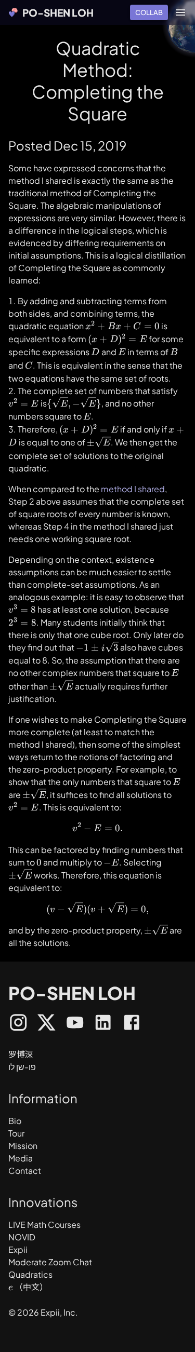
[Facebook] (131, 1023)
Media (20, 1158)
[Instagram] (18, 1023)
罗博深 (20, 1054)
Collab (149, 12)
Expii (18, 1249)
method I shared (133, 488)
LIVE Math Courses (44, 1224)
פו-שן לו (22, 1066)
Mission (22, 1145)
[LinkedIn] (103, 1023)
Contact (24, 1170)
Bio (14, 1120)
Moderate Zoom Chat (50, 1261)
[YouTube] (75, 1023)
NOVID (21, 1237)
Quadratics (30, 1274)
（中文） (31, 1286)
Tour (16, 1133)
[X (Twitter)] (46, 1023)
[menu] (180, 12)
